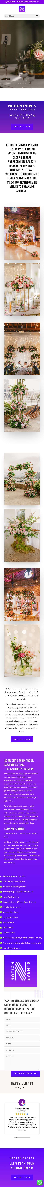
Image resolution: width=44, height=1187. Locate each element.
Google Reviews (23, 1088)
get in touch (22, 127)
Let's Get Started (25, 1073)
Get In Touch (22, 1177)
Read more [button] (27, 1130)
